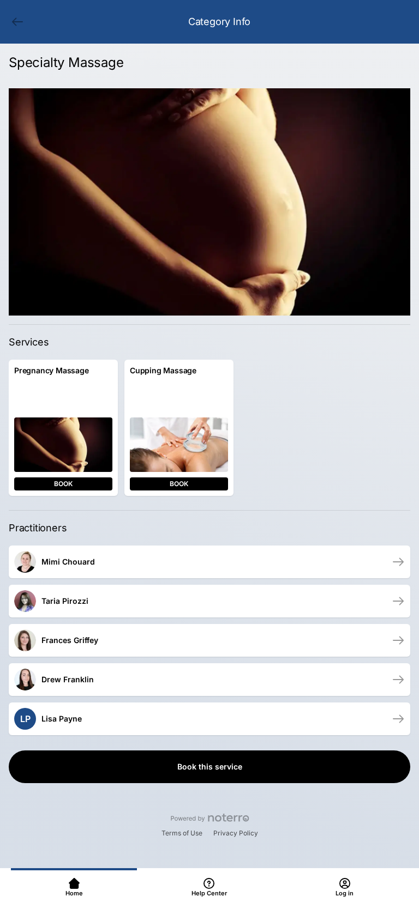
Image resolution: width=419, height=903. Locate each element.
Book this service (209, 766)
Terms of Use (181, 833)
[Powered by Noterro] (210, 818)
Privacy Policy (235, 833)
